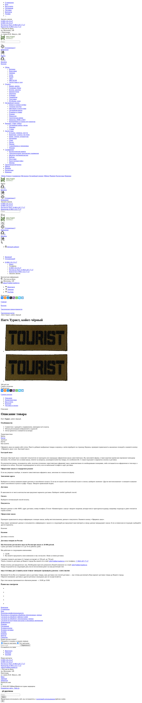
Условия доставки (7, 630)
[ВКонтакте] (2, 298)
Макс (3, 677)
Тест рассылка (24, 643)
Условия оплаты (6, 628)
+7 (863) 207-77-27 (81, 561)
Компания (4, 607)
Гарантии (4, 637)
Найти (3, 697)
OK (3, 701)
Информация (5, 622)
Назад (11, 264)
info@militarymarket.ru (56, 561)
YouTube (10, 292)
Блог (2, 611)
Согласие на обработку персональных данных (17, 619)
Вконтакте (11, 287)
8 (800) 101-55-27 (7, 21)
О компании (5, 609)
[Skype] (19, 298)
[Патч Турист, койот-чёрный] (36, 351)
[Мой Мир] (8, 298)
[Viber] (13, 298)
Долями (3, 632)
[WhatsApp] (16, 298)
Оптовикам (5, 626)
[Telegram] (22, 298)
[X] (11, 298)
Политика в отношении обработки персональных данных (21, 615)
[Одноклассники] (5, 298)
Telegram (10, 289)
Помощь (4, 624)
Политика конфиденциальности (12, 613)
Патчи (3, 438)
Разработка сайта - (10, 688)
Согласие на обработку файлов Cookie (14, 617)
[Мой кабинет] (71, 193)
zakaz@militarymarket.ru (11, 283)
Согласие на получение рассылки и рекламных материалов (22, 620)
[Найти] (1, 44)
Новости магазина (10, 643)
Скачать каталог (6, 394)
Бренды (3, 635)
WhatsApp (4, 680)
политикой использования (45, 699)
